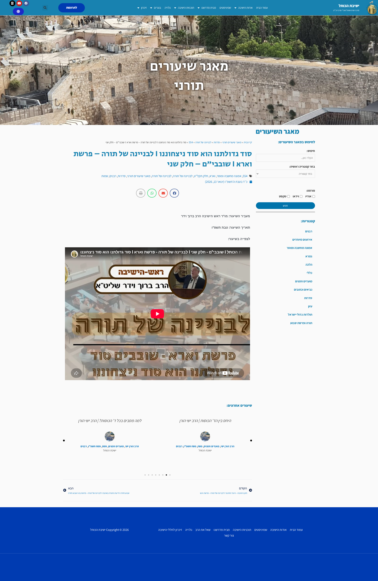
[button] (45, 8)
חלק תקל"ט (201, 176)
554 (191, 142)
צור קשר (229, 535)
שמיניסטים (225, 7)
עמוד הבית (262, 7)
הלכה (309, 264)
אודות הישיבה (245, 7)
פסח (200, 446)
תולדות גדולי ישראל (300, 314)
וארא (212, 176)
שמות (104, 176)
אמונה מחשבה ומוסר (299, 248)
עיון (310, 306)
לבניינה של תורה (203, 142)
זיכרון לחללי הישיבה (170, 530)
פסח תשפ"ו (190, 446)
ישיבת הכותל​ (349, 5)
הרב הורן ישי (227, 446)
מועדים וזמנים (303, 281)
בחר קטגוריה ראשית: (302, 166)
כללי (309, 273)
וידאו (296, 196)
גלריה (168, 7)
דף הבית (248, 142)
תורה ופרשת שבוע (301, 323)
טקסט (282, 196)
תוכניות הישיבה (186, 7)
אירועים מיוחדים (302, 239)
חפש (285, 205)
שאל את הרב (202, 530)
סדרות (308, 298)
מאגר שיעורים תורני (231, 142)
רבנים (308, 231)
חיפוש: (311, 151)
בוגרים (157, 7)
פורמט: (310, 190)
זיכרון (144, 7)
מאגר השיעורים (277, 131)
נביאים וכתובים (303, 289)
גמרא (308, 256)
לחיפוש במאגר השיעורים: (296, 142)
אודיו (308, 196)
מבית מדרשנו (208, 7)
